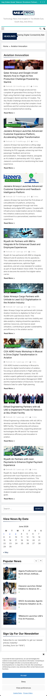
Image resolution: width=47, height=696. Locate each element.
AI (6, 235)
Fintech (9, 453)
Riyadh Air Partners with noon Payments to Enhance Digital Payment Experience (23, 462)
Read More (8, 113)
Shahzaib (9, 86)
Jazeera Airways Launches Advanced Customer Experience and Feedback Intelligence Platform (23, 189)
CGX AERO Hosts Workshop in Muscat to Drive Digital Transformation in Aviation (23, 354)
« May (5, 552)
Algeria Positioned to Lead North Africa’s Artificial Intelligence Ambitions (30, 574)
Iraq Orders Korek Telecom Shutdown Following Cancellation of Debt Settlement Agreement (20, 2)
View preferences (23, 688)
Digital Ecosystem (13, 125)
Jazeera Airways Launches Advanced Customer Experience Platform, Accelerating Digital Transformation (23, 134)
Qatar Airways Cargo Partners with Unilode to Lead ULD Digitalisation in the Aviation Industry (22, 299)
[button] (43, 654)
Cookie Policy (17, 693)
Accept (24, 675)
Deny (23, 682)
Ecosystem (10, 401)
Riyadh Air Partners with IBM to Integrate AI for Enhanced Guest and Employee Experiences (22, 244)
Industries (10, 67)
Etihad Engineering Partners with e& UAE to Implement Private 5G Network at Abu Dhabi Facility (23, 409)
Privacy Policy (28, 693)
